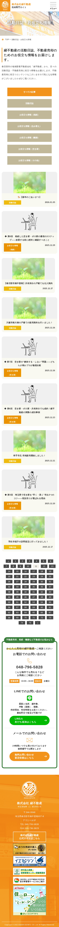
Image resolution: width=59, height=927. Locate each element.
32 (9, 587)
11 (36, 566)
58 (25, 607)
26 (9, 582)
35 (34, 587)
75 (30, 623)
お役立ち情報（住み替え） (29, 126)
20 (9, 576)
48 (42, 597)
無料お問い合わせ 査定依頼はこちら (24, 756)
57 (17, 607)
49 (50, 597)
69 (17, 617)
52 (25, 602)
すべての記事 (29, 92)
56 (9, 607)
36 (42, 587)
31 (50, 582)
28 (25, 582)
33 (17, 587)
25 (50, 576)
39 (17, 592)
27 (17, 582)
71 (34, 617)
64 (25, 612)
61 (50, 607)
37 (50, 587)
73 (50, 617)
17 (34, 571)
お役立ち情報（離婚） (29, 137)
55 (50, 602)
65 (34, 612)
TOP (7, 40)
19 (50, 571)
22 (25, 576)
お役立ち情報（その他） (29, 160)
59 (34, 607)
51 (17, 602)
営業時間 (14, 681)
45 (17, 597)
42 (42, 592)
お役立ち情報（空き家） (29, 149)
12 (44, 566)
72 (42, 617)
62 (9, 612)
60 (42, 607)
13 (52, 566)
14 (9, 571)
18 (42, 571)
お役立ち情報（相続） (29, 115)
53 (34, 602)
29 (34, 582)
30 (42, 582)
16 (25, 571)
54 (42, 602)
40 (25, 592)
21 (17, 576)
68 (9, 617)
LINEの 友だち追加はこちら (25, 720)
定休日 (38, 681)
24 (42, 576)
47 (34, 597)
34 (25, 587)
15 (17, 571)
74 (22, 623)
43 (50, 592)
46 (25, 597)
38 (9, 592)
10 (28, 566)
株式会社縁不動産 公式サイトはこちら (29, 837)
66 (42, 612)
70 (25, 617)
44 (9, 597)
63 (17, 612)
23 (34, 576)
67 (50, 612)
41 (34, 592)
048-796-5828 (29, 667)
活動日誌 (29, 103)
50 (9, 602)
